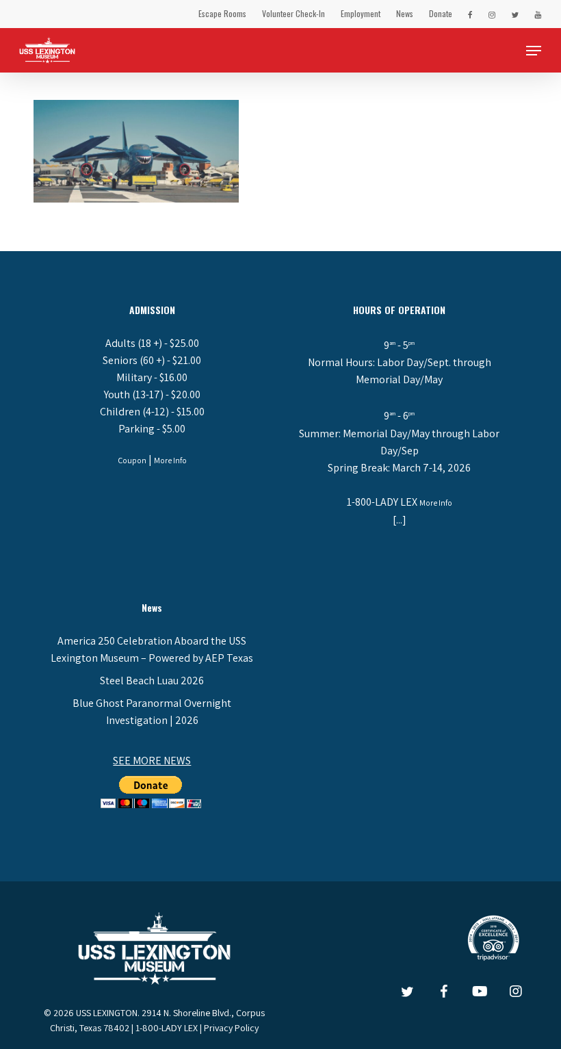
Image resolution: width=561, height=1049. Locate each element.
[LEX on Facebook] (470, 13)
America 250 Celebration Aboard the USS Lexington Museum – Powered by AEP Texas (152, 649)
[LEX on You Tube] (537, 13)
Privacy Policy (231, 1028)
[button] (533, 50)
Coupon (132, 460)
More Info (170, 460)
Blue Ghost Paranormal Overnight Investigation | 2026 (152, 711)
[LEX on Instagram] (491, 13)
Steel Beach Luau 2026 (152, 680)
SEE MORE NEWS (152, 760)
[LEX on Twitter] (515, 13)
